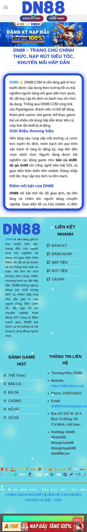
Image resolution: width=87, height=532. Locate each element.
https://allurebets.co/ (67, 386)
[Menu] (5, 7)
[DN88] (43, 7)
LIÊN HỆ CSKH (58, 495)
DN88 (9, 239)
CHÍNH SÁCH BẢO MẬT (24, 495)
